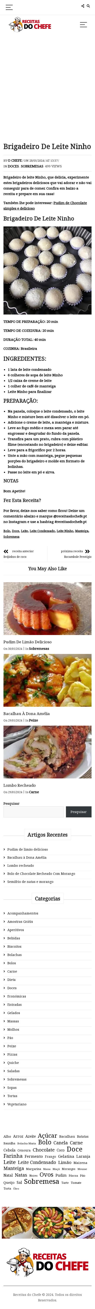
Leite (24, 531)
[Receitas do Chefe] (48, 1252)
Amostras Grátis (20, 921)
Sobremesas (32, 166)
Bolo (6, 531)
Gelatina (66, 1156)
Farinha (13, 1156)
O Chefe (15, 160)
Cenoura (24, 1150)
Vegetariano (17, 1104)
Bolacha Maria (26, 1143)
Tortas (12, 1096)
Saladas (13, 1071)
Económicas (16, 996)
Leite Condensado (42, 531)
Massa (46, 1169)
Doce (15, 531)
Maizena (80, 1163)
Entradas (14, 1004)
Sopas (12, 1087)
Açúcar (47, 1135)
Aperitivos (15, 930)
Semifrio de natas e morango (30, 881)
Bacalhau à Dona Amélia (26, 713)
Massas (13, 1021)
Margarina (33, 1169)
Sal (19, 1182)
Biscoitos (14, 946)
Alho (7, 1136)
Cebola (9, 1150)
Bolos (11, 963)
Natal (8, 1175)
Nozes (33, 1175)
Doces (13, 166)
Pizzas (12, 1054)
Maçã (56, 1169)
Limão (64, 1162)
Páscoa (73, 1175)
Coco (61, 1150)
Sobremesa (11, 536)
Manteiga (81, 531)
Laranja (83, 1156)
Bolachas (14, 955)
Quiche (13, 1062)
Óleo (16, 1188)
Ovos (46, 1174)
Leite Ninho (65, 531)
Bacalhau (67, 1136)
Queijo (9, 1182)
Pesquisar (11, 803)
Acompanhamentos (22, 913)
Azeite (30, 1136)
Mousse (82, 1169)
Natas (21, 1175)
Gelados (13, 1013)
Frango (50, 1156)
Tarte (65, 1183)
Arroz (18, 1136)
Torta (7, 1188)
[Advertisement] (47, 87)
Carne (34, 792)
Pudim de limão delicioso (27, 641)
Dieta (11, 979)
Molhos (13, 1029)
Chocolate (44, 1149)
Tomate (76, 1183)
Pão (10, 1038)
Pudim (61, 1175)
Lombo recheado (19, 785)
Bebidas (13, 938)
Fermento (34, 1156)
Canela (60, 1143)
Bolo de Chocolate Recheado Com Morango (41, 873)
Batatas (83, 1136)
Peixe (33, 720)
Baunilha (9, 1143)
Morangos (68, 1169)
